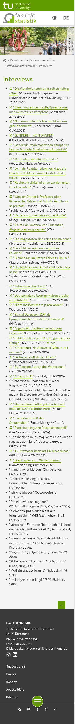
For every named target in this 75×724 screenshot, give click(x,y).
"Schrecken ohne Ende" (30, 286)
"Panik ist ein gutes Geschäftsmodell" (40, 428)
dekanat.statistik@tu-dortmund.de (42, 648)
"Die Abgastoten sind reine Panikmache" (42, 239)
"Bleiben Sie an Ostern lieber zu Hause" (41, 258)
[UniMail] (55, 710)
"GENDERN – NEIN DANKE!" (33, 135)
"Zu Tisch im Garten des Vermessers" (39, 367)
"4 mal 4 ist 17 (22, 376)
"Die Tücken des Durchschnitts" (35, 159)
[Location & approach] (37, 710)
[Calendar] (28, 710)
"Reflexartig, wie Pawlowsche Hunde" (39, 215)
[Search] (19, 710)
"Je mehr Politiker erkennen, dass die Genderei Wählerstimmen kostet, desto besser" (37, 173)
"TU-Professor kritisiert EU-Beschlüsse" (41, 451)
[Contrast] (54, 18)
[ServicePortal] (46, 710)
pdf (52, 343)
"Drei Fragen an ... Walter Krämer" (37, 460)
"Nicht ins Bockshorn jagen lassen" (38, 305)
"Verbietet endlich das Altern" (34, 357)
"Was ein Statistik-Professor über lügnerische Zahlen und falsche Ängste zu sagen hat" (38, 201)
